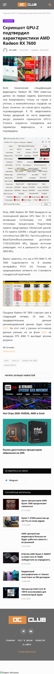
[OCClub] (27, 4)
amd (6, 360)
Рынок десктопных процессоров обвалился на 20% (22, 451)
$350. (6, 328)
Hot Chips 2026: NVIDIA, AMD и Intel (23, 413)
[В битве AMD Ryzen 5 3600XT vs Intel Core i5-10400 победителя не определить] (11, 557)
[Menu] (5, 4)
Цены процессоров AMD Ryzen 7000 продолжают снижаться (34, 503)
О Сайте (27, 644)
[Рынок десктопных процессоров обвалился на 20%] (27, 432)
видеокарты (10, 365)
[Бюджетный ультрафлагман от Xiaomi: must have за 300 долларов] (11, 575)
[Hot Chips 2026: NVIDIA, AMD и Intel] (27, 395)
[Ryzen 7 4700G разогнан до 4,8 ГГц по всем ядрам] (11, 521)
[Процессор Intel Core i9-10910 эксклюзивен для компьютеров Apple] (11, 592)
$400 (44, 332)
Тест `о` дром (25, 640)
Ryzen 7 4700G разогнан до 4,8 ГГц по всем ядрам (35, 519)
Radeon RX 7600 (29, 360)
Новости (40, 640)
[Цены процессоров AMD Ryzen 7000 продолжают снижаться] (11, 504)
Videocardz (9, 351)
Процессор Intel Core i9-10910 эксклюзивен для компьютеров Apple (33, 592)
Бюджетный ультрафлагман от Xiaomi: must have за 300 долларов (35, 574)
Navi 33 (15, 360)
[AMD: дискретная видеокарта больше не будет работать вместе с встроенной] (11, 537)
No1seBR (12, 50)
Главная (10, 640)
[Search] (49, 4)
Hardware (8, 21)
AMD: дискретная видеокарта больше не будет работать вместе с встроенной (34, 538)
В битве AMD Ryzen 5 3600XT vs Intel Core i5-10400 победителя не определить (36, 557)
